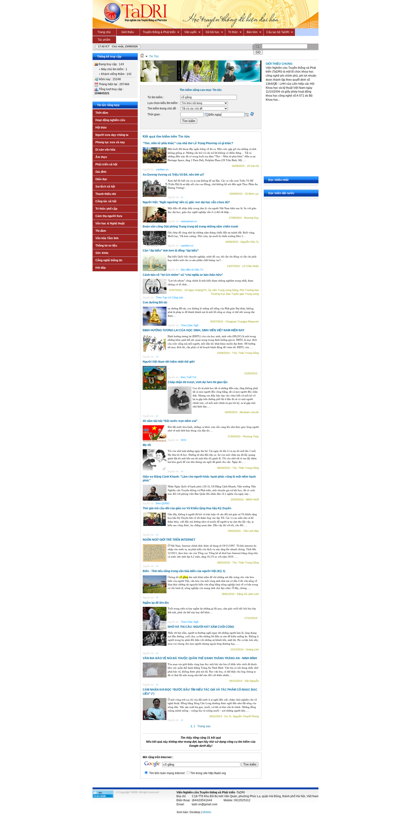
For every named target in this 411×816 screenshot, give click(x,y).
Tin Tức (154, 56)
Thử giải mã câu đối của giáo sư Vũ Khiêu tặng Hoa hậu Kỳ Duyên (187, 508)
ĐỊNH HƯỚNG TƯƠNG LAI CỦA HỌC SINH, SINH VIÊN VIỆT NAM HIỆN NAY (194, 330)
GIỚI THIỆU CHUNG (279, 63)
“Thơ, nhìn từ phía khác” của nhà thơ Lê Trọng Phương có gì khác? (188, 143)
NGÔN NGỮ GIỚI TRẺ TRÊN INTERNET (169, 539)
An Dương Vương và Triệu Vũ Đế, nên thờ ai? (173, 174)
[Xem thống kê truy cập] (103, 797)
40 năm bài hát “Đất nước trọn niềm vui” (170, 421)
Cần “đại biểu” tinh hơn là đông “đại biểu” (171, 250)
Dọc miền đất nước (281, 193)
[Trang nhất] (142, 56)
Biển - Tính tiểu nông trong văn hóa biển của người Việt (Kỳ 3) (184, 571)
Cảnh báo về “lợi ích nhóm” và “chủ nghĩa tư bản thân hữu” (183, 275)
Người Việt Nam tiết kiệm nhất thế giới (169, 361)
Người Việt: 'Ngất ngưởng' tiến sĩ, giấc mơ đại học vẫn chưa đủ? (186, 202)
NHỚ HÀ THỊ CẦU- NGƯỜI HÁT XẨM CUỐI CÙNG (201, 626)
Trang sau (203, 726)
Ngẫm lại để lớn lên (156, 602)
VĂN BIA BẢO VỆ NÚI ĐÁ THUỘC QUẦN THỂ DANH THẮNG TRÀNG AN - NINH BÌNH (200, 658)
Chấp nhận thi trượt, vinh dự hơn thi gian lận (197, 382)
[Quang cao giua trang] (200, 81)
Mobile (206, 812)
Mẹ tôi (147, 445)
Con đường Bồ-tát (155, 302)
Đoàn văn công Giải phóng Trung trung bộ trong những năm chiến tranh (190, 226)
